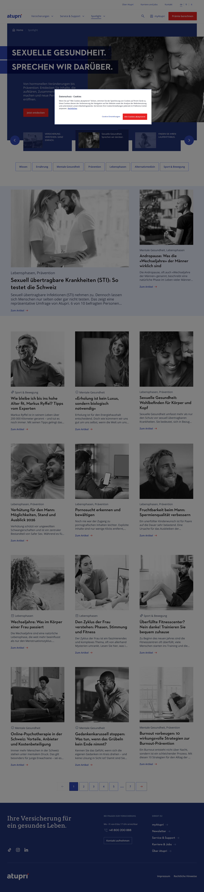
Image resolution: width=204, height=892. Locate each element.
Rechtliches (72, 108)
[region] (103, 106)
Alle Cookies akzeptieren (134, 116)
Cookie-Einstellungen (111, 116)
